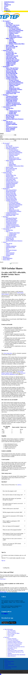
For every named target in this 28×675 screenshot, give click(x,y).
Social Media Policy (9, 661)
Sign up (3, 560)
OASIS (6, 665)
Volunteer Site (7, 668)
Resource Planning (11, 638)
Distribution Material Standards (14, 642)
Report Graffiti (10, 634)
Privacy (6, 660)
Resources (6, 637)
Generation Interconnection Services (16, 646)
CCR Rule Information (12, 640)
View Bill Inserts (11, 630)
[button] (14, 491)
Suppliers (9, 653)
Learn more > (3, 579)
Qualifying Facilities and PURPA (15, 650)
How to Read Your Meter (13, 633)
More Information (8, 629)
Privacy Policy (3, 591)
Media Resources (11, 656)
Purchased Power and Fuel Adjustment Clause (13, 373)
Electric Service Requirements (14, 644)
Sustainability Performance (13, 645)
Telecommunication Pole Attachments (16, 654)
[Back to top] (0, 674)
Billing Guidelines (11, 632)
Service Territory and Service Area (15, 652)
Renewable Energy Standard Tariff (12, 372)
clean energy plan (8, 353)
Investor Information (9, 664)
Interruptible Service (12, 648)
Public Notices (10, 649)
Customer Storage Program (13, 641)
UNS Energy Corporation (10, 666)
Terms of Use (7, 662)
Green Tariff (10, 636)
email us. (19, 484)
